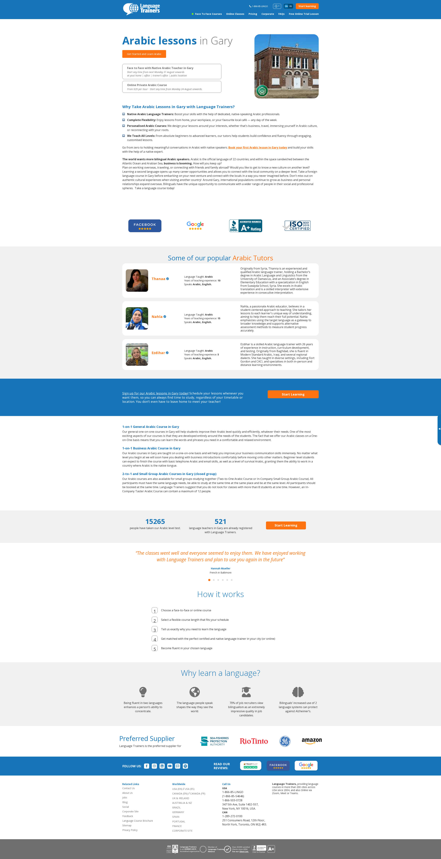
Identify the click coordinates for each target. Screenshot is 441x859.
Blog (124, 808)
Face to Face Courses (208, 13)
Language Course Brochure (137, 827)
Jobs (124, 804)
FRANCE (177, 832)
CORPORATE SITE (182, 837)
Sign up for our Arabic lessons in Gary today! (155, 393)
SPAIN (175, 823)
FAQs (281, 13)
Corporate (267, 13)
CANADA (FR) (197, 800)
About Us (127, 799)
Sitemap (126, 832)
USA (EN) (177, 795)
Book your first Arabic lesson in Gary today (257, 147)
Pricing (253, 13)
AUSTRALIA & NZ (182, 809)
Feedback (127, 822)
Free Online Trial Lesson (304, 13)
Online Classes (235, 13)
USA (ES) (189, 795)
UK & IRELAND (180, 804)
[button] (209, 586)
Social (125, 813)
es (291, 6)
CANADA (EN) (180, 800)
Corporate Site (130, 818)
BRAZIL (176, 814)
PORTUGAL (178, 828)
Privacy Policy (129, 836)
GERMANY (178, 818)
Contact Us (128, 794)
